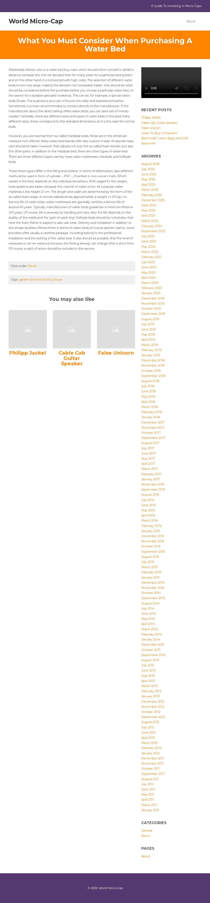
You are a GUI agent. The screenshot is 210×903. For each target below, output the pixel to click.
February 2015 (151, 572)
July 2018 (148, 386)
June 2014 (148, 613)
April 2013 (148, 681)
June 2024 (148, 205)
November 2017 (152, 427)
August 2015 (150, 557)
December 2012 (152, 701)
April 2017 (148, 464)
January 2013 (150, 696)
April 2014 (148, 624)
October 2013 (151, 650)
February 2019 (151, 350)
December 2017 (152, 422)
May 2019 (148, 334)
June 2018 (148, 391)
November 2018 (153, 365)
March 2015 (149, 567)
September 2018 (153, 376)
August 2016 (150, 495)
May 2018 (148, 396)
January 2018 (150, 417)
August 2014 (150, 603)
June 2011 (148, 789)
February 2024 (151, 226)
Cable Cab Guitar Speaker (72, 358)
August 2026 (150, 164)
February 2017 (151, 474)
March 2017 (149, 469)
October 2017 (151, 433)
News (32, 266)
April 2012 (148, 738)
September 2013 (153, 655)
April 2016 (148, 515)
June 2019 (148, 329)
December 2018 (153, 360)
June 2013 (148, 670)
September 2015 (153, 552)
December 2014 (152, 582)
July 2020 (148, 262)
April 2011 (147, 799)
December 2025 (152, 200)
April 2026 (148, 184)
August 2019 (150, 319)
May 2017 (148, 458)
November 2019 (152, 303)
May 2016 (148, 510)
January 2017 (150, 479)
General (146, 830)
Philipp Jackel (27, 353)
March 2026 (149, 190)
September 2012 (153, 717)
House (57, 279)
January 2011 (150, 810)
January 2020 (151, 293)
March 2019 (149, 345)
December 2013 (152, 644)
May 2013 (148, 676)
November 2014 (152, 588)
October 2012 (151, 712)
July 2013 (147, 665)
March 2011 (149, 805)
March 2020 (150, 283)
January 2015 (150, 577)
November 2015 (152, 541)
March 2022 (149, 252)
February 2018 (151, 412)
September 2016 (153, 489)
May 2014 (148, 619)
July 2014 (147, 608)
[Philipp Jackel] (28, 329)
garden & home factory (35, 279)
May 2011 (147, 794)
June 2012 (148, 732)
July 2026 (148, 169)
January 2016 (150, 531)
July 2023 (148, 236)
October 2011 (150, 769)
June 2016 (148, 505)
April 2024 (148, 215)
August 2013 (150, 660)
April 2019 (148, 339)
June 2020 (148, 267)
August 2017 (150, 443)
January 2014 (150, 639)
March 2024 (149, 221)
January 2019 (150, 355)
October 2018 (151, 371)
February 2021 (151, 257)
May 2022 (148, 247)
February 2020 (151, 288)
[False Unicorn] (116, 329)
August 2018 (150, 381)
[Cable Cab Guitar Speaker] (72, 329)
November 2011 (152, 763)
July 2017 (147, 448)
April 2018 (148, 402)
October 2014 (151, 593)
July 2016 (147, 500)
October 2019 (151, 309)
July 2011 (147, 784)
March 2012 (149, 743)
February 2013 (151, 691)
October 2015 (150, 546)
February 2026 (151, 195)
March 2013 (149, 686)
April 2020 (148, 278)
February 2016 (151, 526)
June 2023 (148, 241)
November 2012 (152, 707)
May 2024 (148, 210)
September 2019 (153, 314)
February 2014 (151, 634)
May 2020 (148, 272)
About (190, 21)
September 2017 (153, 438)
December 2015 (152, 536)
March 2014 (149, 629)
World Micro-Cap (36, 21)
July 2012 (147, 727)
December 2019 (152, 298)
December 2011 (152, 758)
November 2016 (152, 484)
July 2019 (147, 324)
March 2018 (149, 407)
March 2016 (149, 520)
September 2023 (153, 231)
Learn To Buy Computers (159, 133)
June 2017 (148, 453)
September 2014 (153, 598)
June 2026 (148, 174)
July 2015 (147, 562)
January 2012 (150, 753)
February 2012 (151, 748)
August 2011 (150, 779)
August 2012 (150, 722)
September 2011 (153, 774)
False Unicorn (116, 353)
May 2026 (148, 179)
